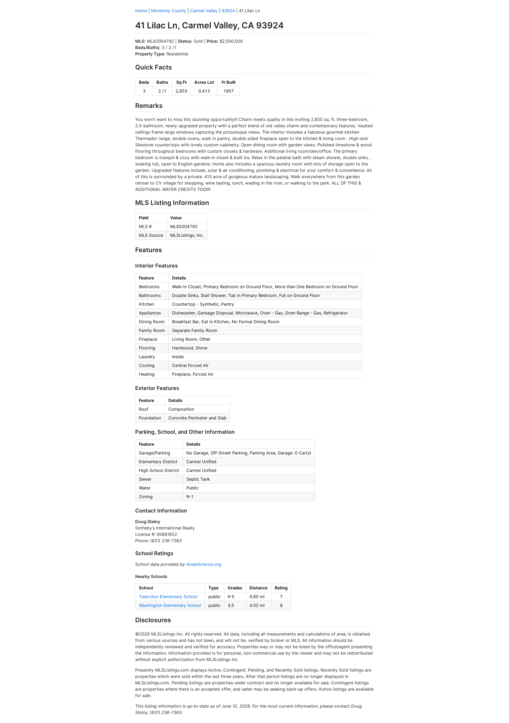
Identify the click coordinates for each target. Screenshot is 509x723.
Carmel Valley (204, 10)
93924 (228, 10)
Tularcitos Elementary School (168, 596)
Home (141, 10)
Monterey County (168, 10)
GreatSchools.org (203, 564)
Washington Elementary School (170, 605)
